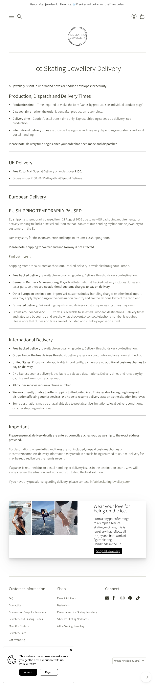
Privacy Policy (27, 663)
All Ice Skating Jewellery (70, 626)
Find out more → (20, 256)
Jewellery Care (17, 633)
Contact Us (15, 605)
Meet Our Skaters (19, 626)
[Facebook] (114, 599)
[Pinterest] (130, 599)
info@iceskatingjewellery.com (110, 481)
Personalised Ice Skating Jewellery (77, 612)
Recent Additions (66, 598)
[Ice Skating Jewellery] (77, 36)
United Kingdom (127, 660)
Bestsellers (63, 605)
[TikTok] (138, 599)
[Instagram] (122, 599)
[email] (107, 599)
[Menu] (11, 16)
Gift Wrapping (17, 640)
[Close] (71, 650)
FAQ (11, 598)
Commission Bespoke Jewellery (27, 612)
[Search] (19, 16)
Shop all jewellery (108, 551)
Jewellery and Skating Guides (26, 619)
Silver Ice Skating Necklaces (73, 619)
